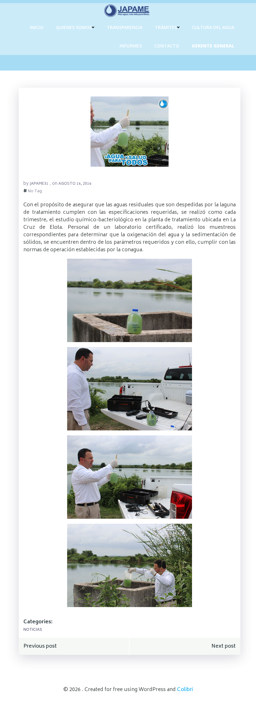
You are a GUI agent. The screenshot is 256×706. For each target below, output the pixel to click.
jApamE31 (39, 184)
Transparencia (124, 27)
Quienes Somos (74, 27)
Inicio (36, 27)
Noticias (32, 630)
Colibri (185, 689)
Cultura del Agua (213, 27)
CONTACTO (166, 46)
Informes (131, 46)
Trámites (166, 27)
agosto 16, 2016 (74, 184)
